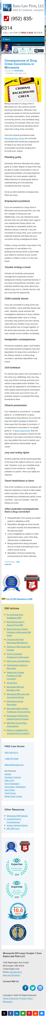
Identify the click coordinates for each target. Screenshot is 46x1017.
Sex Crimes (10, 790)
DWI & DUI (9, 780)
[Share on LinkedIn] (17, 1013)
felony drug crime (22, 430)
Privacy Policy (26, 998)
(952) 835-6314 (11, 752)
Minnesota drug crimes (14, 138)
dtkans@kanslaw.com (14, 764)
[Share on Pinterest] (29, 1013)
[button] (10, 81)
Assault (8, 774)
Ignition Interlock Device (17, 825)
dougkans (18, 71)
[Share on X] (4, 1013)
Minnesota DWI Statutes (17, 815)
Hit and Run (12, 682)
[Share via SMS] (42, 1013)
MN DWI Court (13, 828)
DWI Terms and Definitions (18, 661)
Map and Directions (11, 975)
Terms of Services (10, 998)
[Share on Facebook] (10, 1013)
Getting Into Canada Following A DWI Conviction (15, 675)
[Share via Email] (23, 1013)
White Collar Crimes (13, 796)
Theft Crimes (10, 793)
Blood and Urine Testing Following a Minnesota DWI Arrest (19, 632)
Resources (7, 1001)
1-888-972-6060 (12, 758)
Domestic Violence (13, 777)
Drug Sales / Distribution (15, 786)
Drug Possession (12, 783)
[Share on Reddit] (35, 1013)
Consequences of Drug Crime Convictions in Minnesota (21, 64)
